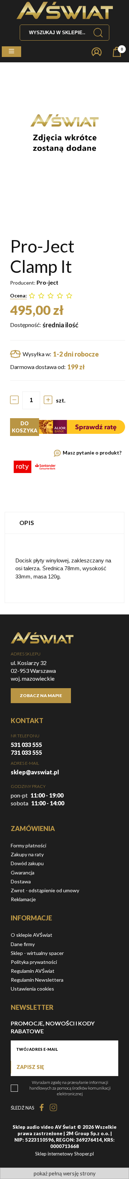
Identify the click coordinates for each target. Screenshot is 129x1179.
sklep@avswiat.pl (35, 772)
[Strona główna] (64, 10)
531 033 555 (26, 744)
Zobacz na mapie (41, 695)
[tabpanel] (64, 568)
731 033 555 (26, 752)
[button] (11, 51)
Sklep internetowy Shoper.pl (64, 1154)
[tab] (64, 523)
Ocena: (18, 295)
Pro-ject (47, 282)
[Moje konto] (96, 51)
